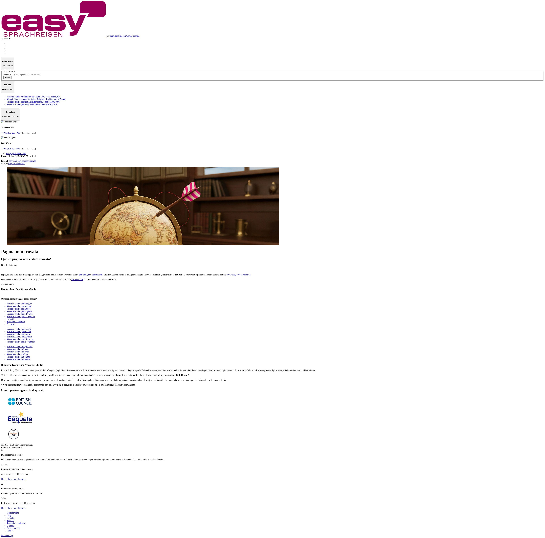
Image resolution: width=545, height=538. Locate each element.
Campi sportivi (133, 36)
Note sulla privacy (9, 479)
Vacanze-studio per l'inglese (19, 336)
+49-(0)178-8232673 (10, 148)
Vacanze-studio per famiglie (19, 329)
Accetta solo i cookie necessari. (22, 503)
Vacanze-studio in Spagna (18, 357)
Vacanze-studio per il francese (20, 339)
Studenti (122, 36)
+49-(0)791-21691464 (16, 153)
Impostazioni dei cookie (11, 447)
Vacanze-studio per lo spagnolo (21, 342)
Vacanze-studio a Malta (17, 354)
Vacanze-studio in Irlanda (18, 349)
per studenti (97, 274)
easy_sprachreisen (16, 163)
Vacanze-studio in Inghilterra (20, 346)
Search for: (8, 74)
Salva (3, 498)
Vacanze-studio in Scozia (18, 351)
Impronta (22, 479)
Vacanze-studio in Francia (18, 359)
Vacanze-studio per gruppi (18, 334)
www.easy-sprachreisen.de (239, 274)
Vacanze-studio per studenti (19, 331)
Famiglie (114, 36)
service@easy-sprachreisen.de (22, 161)
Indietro (4, 503)
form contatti (77, 279)
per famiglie (84, 274)
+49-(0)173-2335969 (10, 133)
